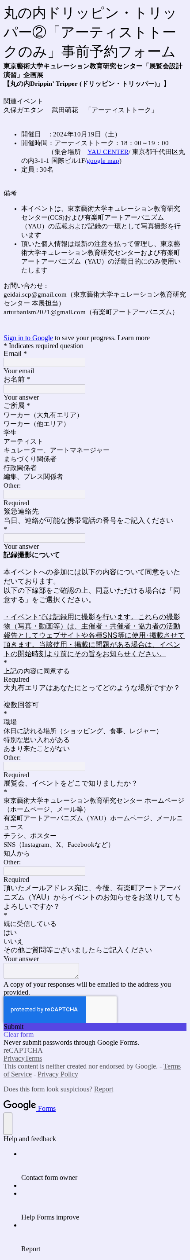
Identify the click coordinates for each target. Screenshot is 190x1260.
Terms (33, 1058)
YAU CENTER (108, 151)
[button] (95, 1027)
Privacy (14, 1058)
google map (103, 160)
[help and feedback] (8, 1124)
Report (103, 1089)
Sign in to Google (28, 338)
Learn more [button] (134, 338)
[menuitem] (103, 1166)
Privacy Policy (58, 1074)
